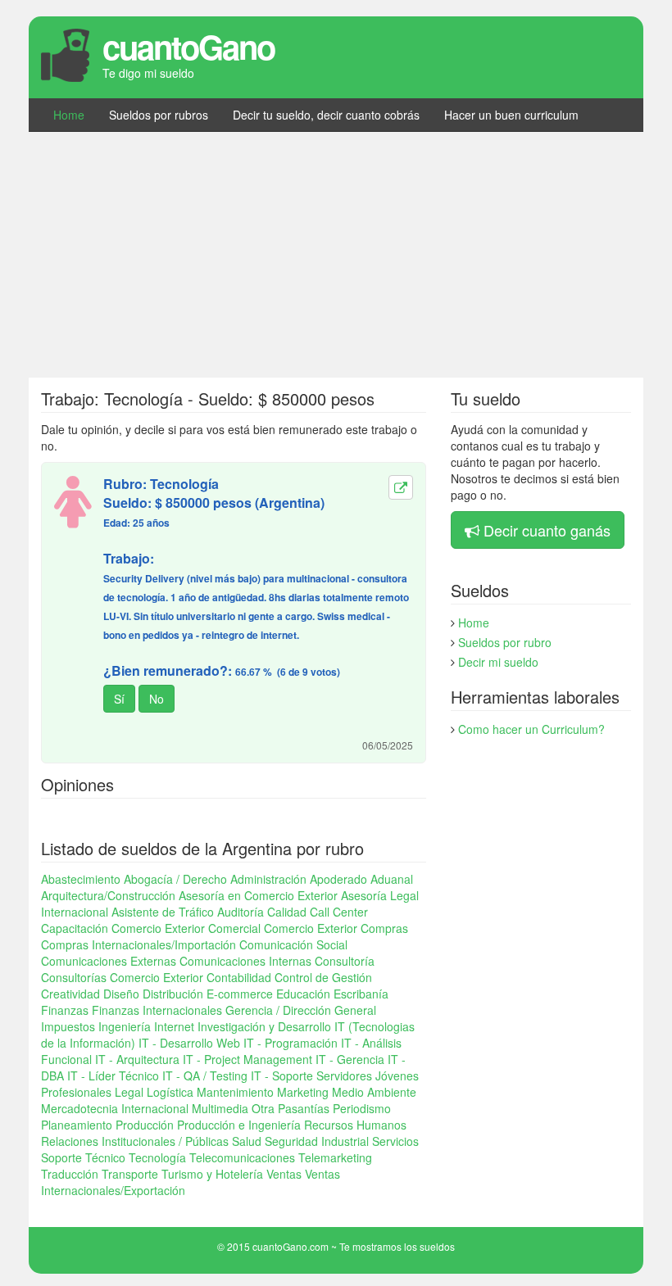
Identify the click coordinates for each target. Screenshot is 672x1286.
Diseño (121, 993)
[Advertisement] (336, 254)
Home (68, 114)
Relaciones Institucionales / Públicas (135, 1141)
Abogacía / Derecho (175, 879)
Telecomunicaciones (242, 1157)
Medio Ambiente (374, 1092)
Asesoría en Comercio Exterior (258, 895)
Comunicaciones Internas (245, 961)
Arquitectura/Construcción (108, 895)
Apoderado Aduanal (361, 879)
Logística (170, 1092)
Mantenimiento (235, 1092)
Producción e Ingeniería (239, 1124)
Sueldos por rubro (505, 642)
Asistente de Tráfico (162, 911)
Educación (303, 993)
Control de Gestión (323, 977)
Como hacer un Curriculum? (531, 729)
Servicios (395, 1141)
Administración (268, 879)
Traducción (69, 1174)
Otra (263, 1108)
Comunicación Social (293, 944)
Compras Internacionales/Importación (138, 944)
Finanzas (65, 1010)
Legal (129, 1092)
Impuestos (68, 1026)
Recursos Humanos (355, 1124)
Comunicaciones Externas (108, 961)
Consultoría (345, 961)
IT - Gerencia (350, 1059)
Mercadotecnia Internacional (114, 1108)
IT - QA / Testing (204, 1075)
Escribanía (361, 993)
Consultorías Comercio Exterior (122, 977)
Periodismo (362, 1108)
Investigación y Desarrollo (264, 1026)
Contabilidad (239, 977)
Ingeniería (124, 1026)
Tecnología (157, 1157)
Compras (384, 928)
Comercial (234, 928)
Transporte (130, 1174)
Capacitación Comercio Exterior (123, 928)
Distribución (173, 993)
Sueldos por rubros (158, 114)
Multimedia (220, 1108)
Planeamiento (76, 1124)
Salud (246, 1141)
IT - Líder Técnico (113, 1075)
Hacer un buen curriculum (511, 114)
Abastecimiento (80, 879)
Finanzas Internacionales (157, 1010)
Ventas (284, 1174)
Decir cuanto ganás (547, 530)
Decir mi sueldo (498, 662)
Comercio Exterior (310, 928)
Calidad (286, 911)
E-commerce (240, 993)
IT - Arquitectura (137, 1059)
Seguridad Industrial (317, 1141)
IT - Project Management (247, 1059)
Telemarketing (335, 1157)
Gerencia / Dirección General (300, 1010)
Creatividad (70, 993)
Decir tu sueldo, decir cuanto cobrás (326, 114)
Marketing (303, 1092)
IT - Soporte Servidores (311, 1075)
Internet (174, 1026)
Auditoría (240, 911)
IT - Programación (290, 1043)
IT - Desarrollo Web (189, 1043)
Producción (145, 1124)
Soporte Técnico (83, 1157)
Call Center (339, 911)
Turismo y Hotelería (212, 1174)
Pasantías (303, 1108)
